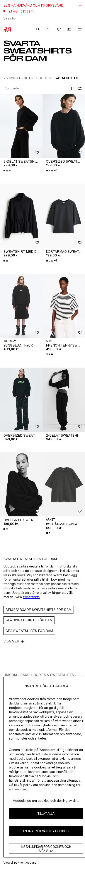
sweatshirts (31, 597)
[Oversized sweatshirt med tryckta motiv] (21, 400)
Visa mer (11, 641)
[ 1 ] (73, 88)
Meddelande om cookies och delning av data (45, 800)
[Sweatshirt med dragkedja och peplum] (21, 216)
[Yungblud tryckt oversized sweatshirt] (21, 306)
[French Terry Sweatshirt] (63, 306)
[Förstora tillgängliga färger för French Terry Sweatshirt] (50, 354)
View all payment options (19, 862)
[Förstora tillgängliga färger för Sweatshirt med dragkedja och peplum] (6, 260)
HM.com (10, 675)
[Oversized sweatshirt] (63, 126)
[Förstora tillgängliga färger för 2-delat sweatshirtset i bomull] (7, 170)
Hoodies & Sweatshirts (52, 675)
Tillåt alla (45, 813)
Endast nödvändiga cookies (46, 831)
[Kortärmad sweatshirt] (63, 484)
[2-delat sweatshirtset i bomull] (21, 126)
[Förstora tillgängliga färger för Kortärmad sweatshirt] (48, 533)
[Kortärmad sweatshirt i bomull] (63, 216)
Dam (24, 675)
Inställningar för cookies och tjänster (46, 848)
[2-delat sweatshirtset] (63, 400)
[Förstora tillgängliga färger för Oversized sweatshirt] (6, 529)
